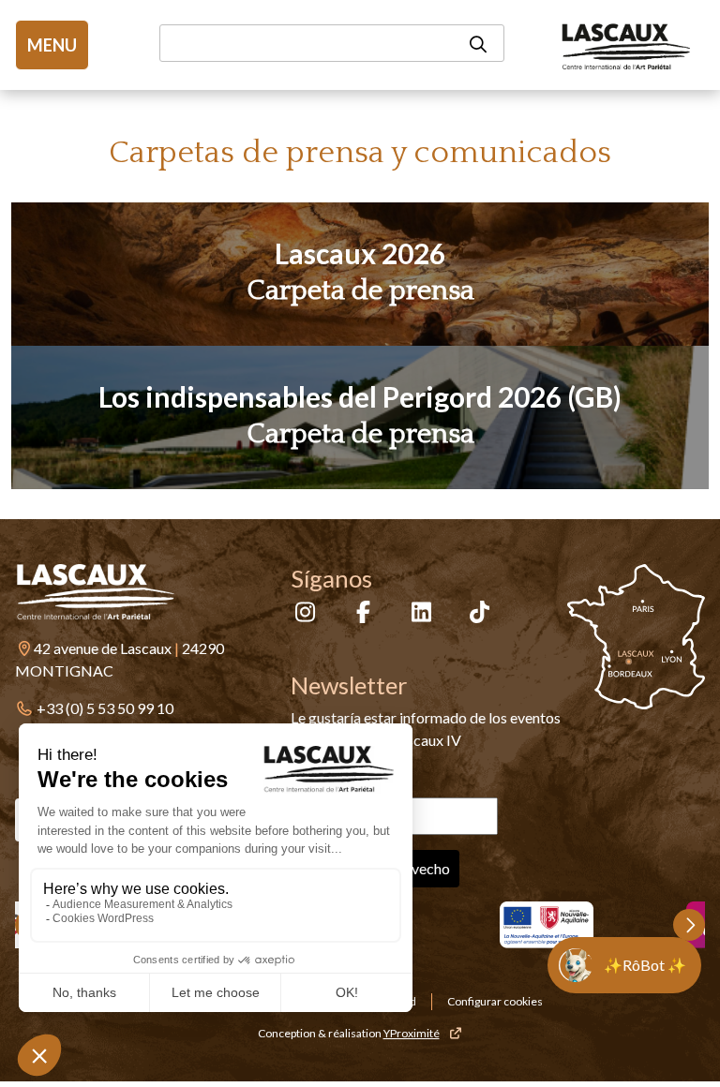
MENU (52, 45)
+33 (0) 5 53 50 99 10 (105, 708)
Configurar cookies (495, 1001)
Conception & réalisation (349, 1033)
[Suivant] (689, 925)
